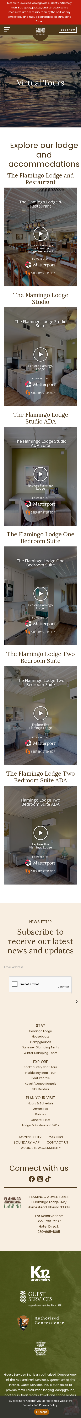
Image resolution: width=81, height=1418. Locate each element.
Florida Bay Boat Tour (40, 1073)
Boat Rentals (41, 1078)
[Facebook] (32, 1180)
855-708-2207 (49, 1221)
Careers (56, 1137)
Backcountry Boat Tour (40, 1067)
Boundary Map (27, 1142)
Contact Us (57, 1142)
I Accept (41, 1411)
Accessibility (30, 1137)
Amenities (40, 1109)
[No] (76, 1407)
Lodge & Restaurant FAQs (40, 1125)
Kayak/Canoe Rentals (40, 1084)
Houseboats (40, 1036)
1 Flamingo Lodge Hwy (48, 1202)
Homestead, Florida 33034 (49, 1207)
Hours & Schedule (40, 1103)
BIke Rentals (40, 1089)
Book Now (68, 29)
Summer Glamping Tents (40, 1047)
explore (40, 1061)
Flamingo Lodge (40, 1031)
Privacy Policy (48, 1405)
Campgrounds (40, 1042)
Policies (40, 1114)
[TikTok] (48, 1180)
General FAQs (40, 1120)
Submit (67, 1001)
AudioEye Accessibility (41, 1147)
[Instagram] (40, 1180)
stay (40, 1025)
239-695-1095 (49, 1231)
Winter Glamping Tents (40, 1053)
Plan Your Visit (40, 1097)
